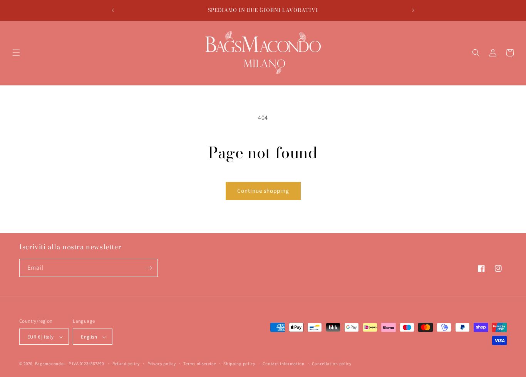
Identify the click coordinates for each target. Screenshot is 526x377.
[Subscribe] (149, 268)
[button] (16, 52)
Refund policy (126, 363)
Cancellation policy (331, 363)
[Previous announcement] (112, 10)
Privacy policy (161, 363)
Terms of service (199, 363)
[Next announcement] (413, 10)
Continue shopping (263, 190)
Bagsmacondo (49, 364)
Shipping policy (239, 363)
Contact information (283, 363)
